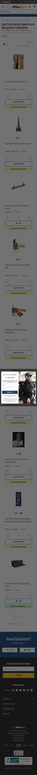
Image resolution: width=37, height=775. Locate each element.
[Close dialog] (34, 373)
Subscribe (10, 392)
